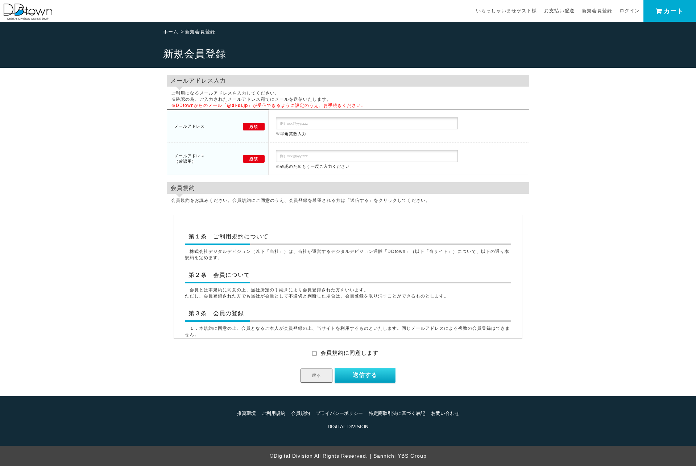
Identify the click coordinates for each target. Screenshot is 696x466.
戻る (316, 375)
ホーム (170, 31)
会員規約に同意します (349, 353)
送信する (365, 374)
